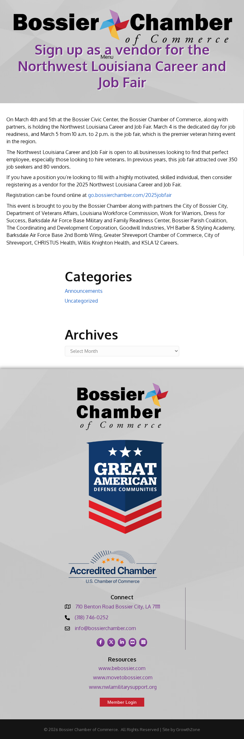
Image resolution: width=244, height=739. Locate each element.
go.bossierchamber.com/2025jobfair (130, 195)
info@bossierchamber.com (105, 628)
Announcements (84, 291)
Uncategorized (81, 301)
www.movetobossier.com (122, 677)
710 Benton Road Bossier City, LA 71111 (117, 606)
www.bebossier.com (122, 668)
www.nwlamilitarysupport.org (123, 687)
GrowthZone (188, 729)
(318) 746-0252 (91, 617)
